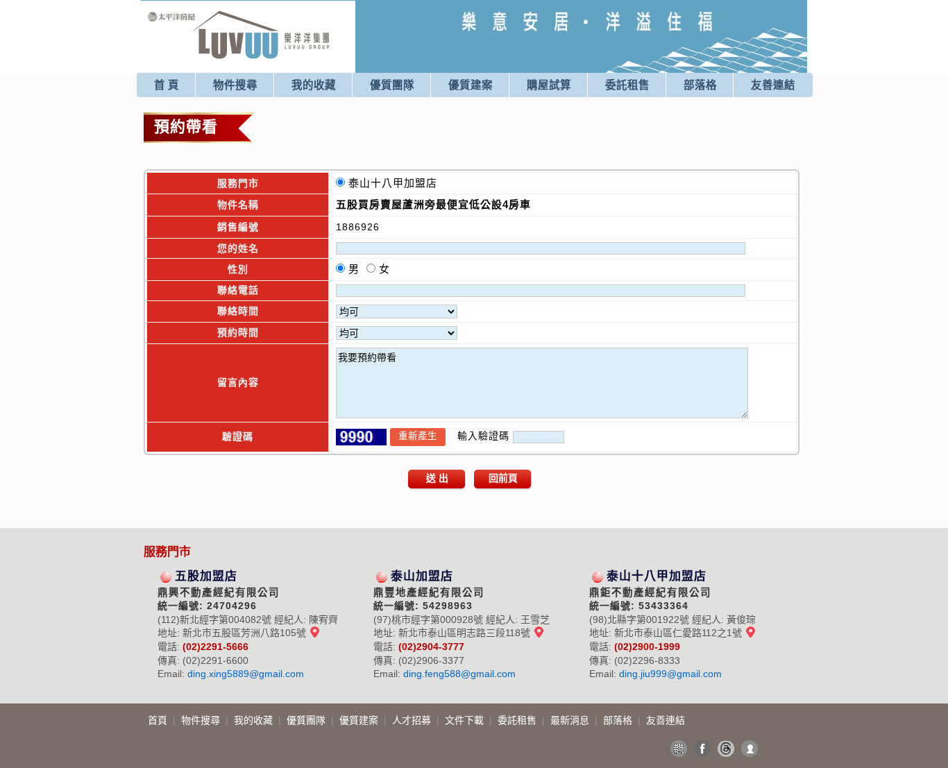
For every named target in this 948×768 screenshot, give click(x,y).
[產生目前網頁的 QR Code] (678, 748)
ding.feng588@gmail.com (459, 673)
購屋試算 (549, 85)
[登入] (749, 748)
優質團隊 (392, 85)
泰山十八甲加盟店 (396, 183)
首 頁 (166, 85)
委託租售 (627, 85)
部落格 (700, 85)
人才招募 (413, 720)
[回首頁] (239, 16)
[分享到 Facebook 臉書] (702, 748)
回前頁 (503, 478)
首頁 (159, 720)
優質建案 (470, 85)
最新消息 (571, 720)
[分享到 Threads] (726, 748)
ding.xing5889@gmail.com (245, 673)
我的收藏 (313, 85)
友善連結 (773, 85)
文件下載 (465, 720)
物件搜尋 (235, 85)
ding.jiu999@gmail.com (670, 673)
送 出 (437, 478)
